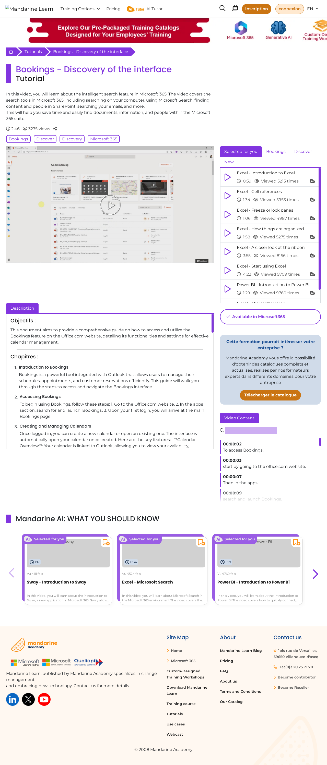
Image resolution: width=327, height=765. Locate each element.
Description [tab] (22, 308)
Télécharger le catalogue (270, 395)
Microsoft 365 (103, 139)
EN (310, 8)
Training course (181, 703)
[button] (314, 572)
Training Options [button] (78, 8)
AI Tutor (154, 8)
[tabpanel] (270, 235)
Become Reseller (293, 687)
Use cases (176, 724)
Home (176, 650)
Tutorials (33, 51)
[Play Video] (110, 204)
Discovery (72, 139)
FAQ (224, 671)
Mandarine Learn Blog (241, 650)
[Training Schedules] (235, 9)
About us (228, 681)
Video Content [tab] (239, 418)
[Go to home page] (29, 9)
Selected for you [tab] (241, 151)
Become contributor (296, 677)
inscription (256, 8)
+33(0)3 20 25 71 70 (295, 667)
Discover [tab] (303, 151)
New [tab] (229, 162)
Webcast (175, 734)
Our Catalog (231, 701)
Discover (45, 139)
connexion (290, 8)
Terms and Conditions (240, 691)
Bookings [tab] (276, 151)
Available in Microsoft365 (258, 316)
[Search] (222, 9)
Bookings (18, 139)
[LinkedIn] (12, 699)
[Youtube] (44, 699)
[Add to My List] (105, 543)
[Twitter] (28, 699)
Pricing (226, 661)
